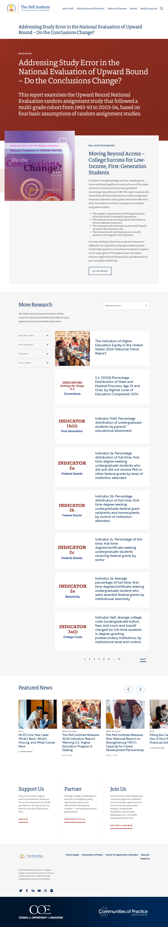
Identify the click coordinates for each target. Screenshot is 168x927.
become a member (121, 825)
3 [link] (94, 659)
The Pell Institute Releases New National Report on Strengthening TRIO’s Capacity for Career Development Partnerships (125, 742)
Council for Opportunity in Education (122, 855)
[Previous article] (128, 689)
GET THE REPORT (100, 271)
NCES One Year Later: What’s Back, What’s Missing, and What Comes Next (37, 740)
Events (133, 8)
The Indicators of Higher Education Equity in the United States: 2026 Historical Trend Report (119, 347)
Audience (23, 353)
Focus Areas (25, 362)
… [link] (114, 659)
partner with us (74, 819)
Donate (23, 819)
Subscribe (145, 855)
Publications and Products (90, 8)
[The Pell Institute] (28, 8)
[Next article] (140, 689)
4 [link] (99, 659)
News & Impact (72, 855)
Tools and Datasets (117, 8)
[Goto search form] (161, 8)
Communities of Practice (92, 855)
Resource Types (26, 335)
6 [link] (108, 659)
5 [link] (103, 659)
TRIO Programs (26, 344)
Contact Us (144, 858)
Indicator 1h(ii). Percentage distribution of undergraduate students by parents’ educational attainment (118, 424)
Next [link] (143, 659)
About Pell (67, 8)
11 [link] (119, 659)
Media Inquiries (148, 8)
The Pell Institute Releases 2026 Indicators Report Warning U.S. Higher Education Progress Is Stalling (80, 742)
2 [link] (89, 659)
